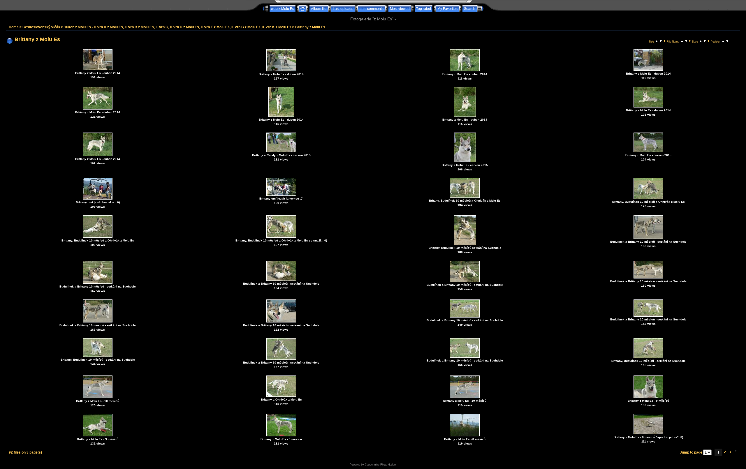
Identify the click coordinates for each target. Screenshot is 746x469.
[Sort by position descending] (727, 41)
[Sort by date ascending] (700, 41)
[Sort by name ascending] (682, 41)
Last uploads (343, 9)
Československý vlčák (41, 27)
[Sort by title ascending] (656, 41)
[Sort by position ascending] (723, 41)
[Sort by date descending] (704, 41)
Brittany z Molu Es (310, 27)
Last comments (371, 9)
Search (469, 9)
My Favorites (447, 9)
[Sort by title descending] (660, 41)
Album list (318, 9)
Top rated (423, 9)
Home (14, 27)
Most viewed (400, 9)
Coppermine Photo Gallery (381, 464)
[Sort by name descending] (686, 41)
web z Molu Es (282, 9)
